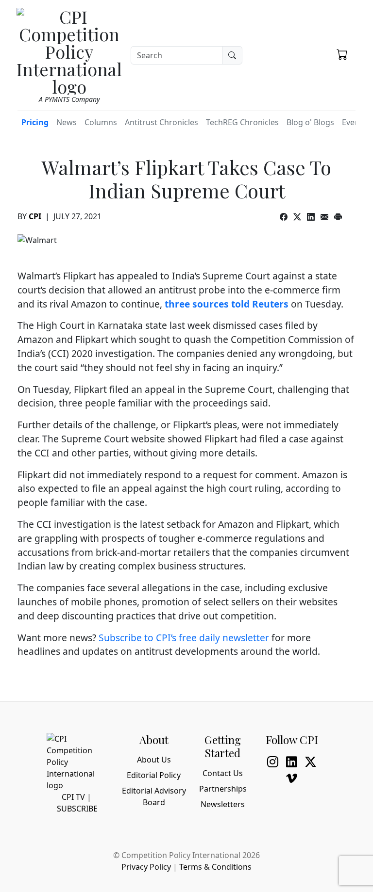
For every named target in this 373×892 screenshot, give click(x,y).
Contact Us (223, 773)
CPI (35, 216)
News (66, 122)
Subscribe (77, 808)
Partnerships (223, 788)
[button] (342, 54)
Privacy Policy (146, 866)
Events (354, 122)
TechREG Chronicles (242, 122)
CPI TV (73, 797)
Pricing (35, 122)
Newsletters (223, 804)
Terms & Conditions (215, 866)
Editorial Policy (154, 775)
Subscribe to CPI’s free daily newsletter (184, 637)
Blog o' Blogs (310, 122)
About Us (154, 759)
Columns (101, 122)
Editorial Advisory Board (154, 796)
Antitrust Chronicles (161, 122)
